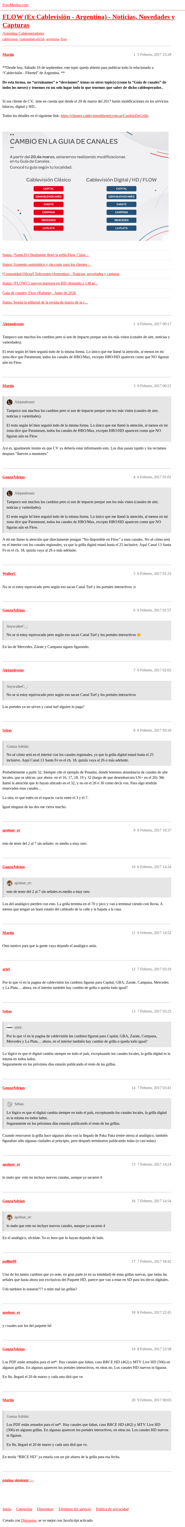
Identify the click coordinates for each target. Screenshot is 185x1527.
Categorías (24, 1509)
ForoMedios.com (15, 5)
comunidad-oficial (32, 39)
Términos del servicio (74, 1509)
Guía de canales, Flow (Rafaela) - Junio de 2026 (39, 293)
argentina (52, 39)
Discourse (28, 1520)
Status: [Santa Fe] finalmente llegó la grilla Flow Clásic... (45, 255)
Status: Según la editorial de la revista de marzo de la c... (45, 302)
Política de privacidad (112, 1509)
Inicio (7, 1509)
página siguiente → (17, 1480)
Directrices (45, 1509)
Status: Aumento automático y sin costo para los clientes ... (46, 264)
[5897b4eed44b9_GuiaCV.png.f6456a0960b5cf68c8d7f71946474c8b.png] (85, 186)
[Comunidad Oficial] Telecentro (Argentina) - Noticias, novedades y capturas (60, 274)
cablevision (10, 39)
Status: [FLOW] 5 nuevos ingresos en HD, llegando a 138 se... (50, 283)
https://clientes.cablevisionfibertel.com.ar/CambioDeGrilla (104, 116)
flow (64, 39)
